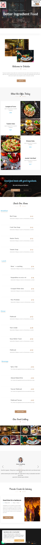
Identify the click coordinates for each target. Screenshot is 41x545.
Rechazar (8, 540)
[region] (14, 536)
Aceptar (19, 540)
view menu (20, 19)
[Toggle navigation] (37, 4)
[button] (21, 80)
